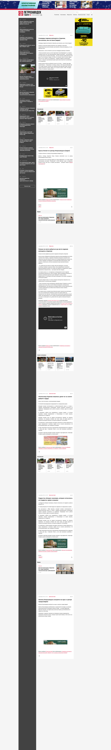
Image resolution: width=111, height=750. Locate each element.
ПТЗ (40, 206)
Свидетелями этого (65, 304)
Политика (56, 14)
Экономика (63, 14)
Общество (69, 14)
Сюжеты (75, 14)
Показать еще (27, 186)
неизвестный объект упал (53, 300)
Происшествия (81, 14)
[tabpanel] (41, 118)
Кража (40, 557)
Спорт (88, 14)
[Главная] (20, 15)
